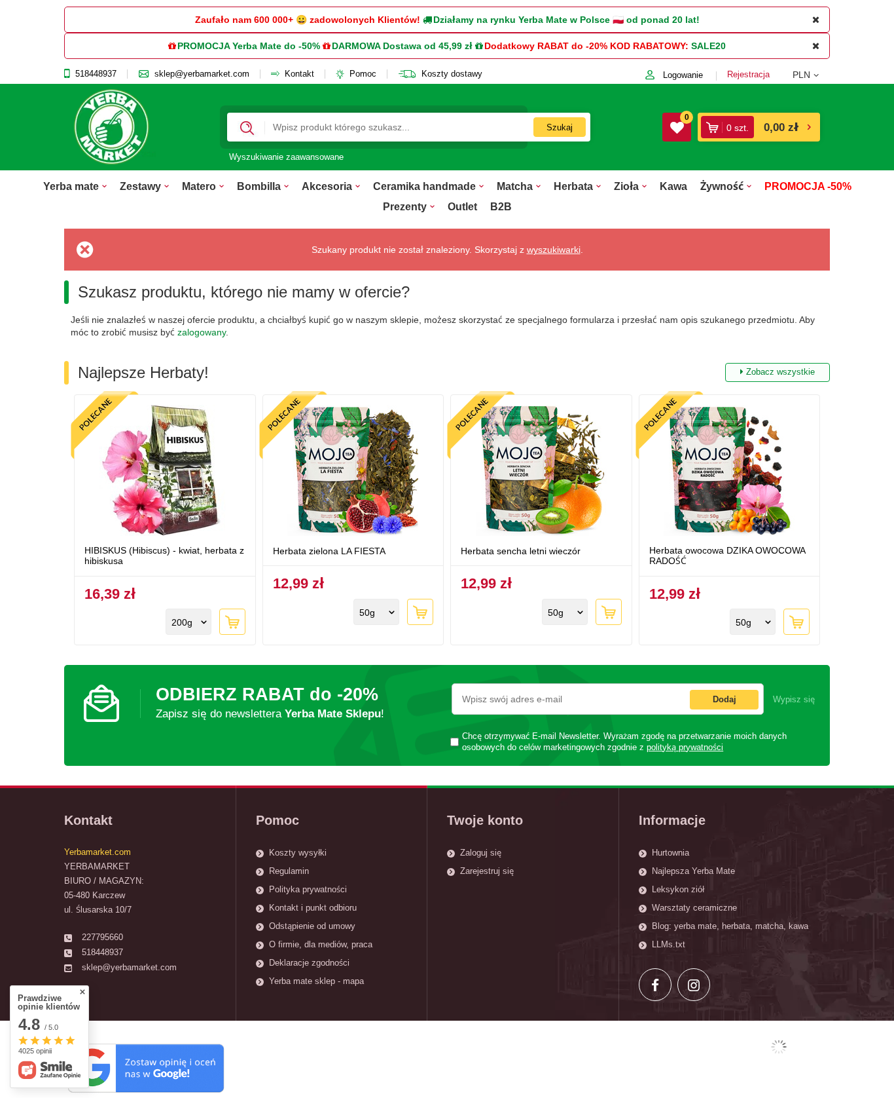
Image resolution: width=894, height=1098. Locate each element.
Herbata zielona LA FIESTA (329, 551)
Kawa (673, 186)
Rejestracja (748, 74)
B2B (501, 206)
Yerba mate (71, 186)
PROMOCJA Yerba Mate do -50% (248, 46)
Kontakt (299, 74)
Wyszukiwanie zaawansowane (286, 157)
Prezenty (405, 206)
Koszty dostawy (451, 74)
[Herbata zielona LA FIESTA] (353, 472)
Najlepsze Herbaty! (446, 372)
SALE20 (708, 46)
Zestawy (140, 186)
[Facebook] (655, 984)
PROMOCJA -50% (807, 186)
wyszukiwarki (554, 249)
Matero (199, 186)
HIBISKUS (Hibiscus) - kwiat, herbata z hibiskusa (164, 556)
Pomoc (362, 74)
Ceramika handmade (424, 186)
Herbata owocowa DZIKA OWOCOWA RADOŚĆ (727, 556)
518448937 (95, 74)
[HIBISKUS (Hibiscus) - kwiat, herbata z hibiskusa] (164, 472)
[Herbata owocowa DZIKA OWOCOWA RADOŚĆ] (729, 472)
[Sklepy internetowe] (779, 1046)
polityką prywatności (685, 747)
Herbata (573, 186)
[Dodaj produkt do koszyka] (232, 622)
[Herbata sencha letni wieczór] (541, 472)
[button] (811, 75)
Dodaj (724, 699)
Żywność (721, 186)
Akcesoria (327, 186)
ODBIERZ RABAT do (270, 702)
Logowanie (683, 75)
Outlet (462, 206)
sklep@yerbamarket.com (201, 74)
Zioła (626, 186)
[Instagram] (693, 984)
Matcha (515, 186)
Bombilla (259, 186)
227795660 (102, 937)
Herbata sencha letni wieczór (521, 551)
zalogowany (201, 332)
